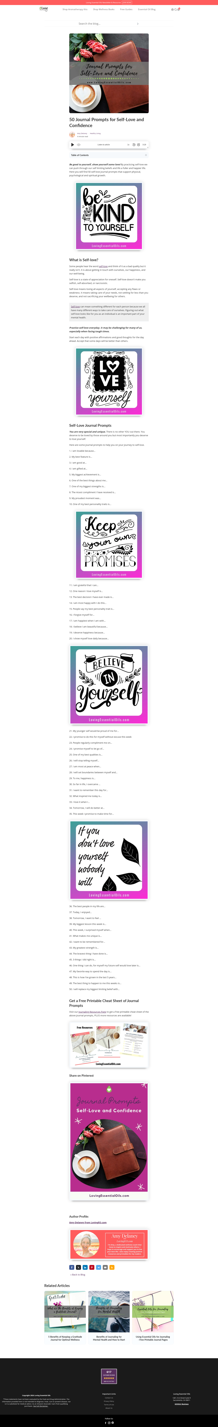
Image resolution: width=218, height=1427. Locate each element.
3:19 (144, 145)
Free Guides (126, 9)
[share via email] (105, 1267)
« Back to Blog (77, 1274)
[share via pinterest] (91, 1267)
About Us (108, 1408)
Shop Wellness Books (103, 9)
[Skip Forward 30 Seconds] (138, 144)
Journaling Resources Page (92, 1011)
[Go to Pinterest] (112, 1423)
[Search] (137, 23)
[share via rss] (111, 1267)
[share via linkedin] (85, 1267)
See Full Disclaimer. (40, 1406)
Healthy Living (95, 133)
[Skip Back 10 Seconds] (134, 144)
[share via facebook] (71, 1267)
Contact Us (109, 1398)
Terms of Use (109, 1405)
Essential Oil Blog (146, 9)
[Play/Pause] (72, 144)
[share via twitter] (78, 1267)
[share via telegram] (98, 1267)
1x (128, 145)
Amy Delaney (82, 133)
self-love (103, 266)
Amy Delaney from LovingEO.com (88, 1222)
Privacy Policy (109, 1401)
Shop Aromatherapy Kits (75, 9)
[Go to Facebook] (105, 1423)
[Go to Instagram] (109, 1423)
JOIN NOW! (127, 2)
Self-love (75, 306)
